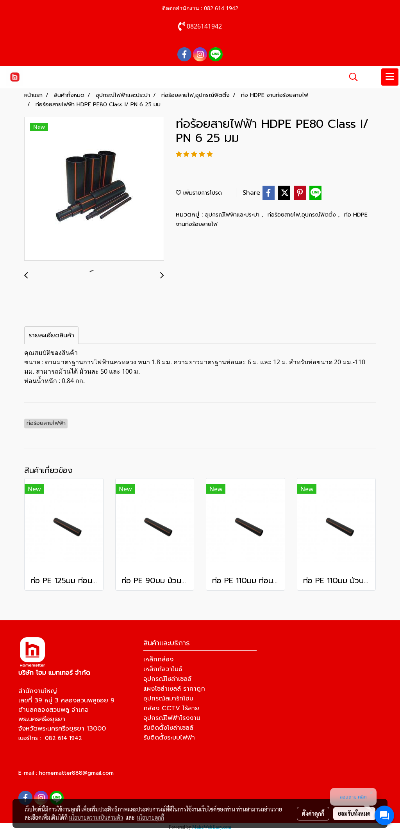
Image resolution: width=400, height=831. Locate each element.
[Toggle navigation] (389, 77)
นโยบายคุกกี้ (150, 817)
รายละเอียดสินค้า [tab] (51, 335)
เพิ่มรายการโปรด (201, 193)
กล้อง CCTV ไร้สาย (171, 708)
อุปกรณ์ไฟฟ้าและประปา (233, 215)
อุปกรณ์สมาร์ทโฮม (168, 698)
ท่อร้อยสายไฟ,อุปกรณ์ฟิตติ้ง (303, 215)
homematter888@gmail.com (76, 773)
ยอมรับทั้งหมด (354, 813)
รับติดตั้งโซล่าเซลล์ (168, 727)
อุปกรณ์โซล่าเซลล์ (167, 679)
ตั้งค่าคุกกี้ (313, 813)
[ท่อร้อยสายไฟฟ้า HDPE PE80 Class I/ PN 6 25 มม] (94, 189)
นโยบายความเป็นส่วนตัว (96, 817)
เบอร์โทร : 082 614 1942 (50, 738)
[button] (351, 77)
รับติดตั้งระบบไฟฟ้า (169, 737)
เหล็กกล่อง (158, 659)
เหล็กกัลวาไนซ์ (162, 669)
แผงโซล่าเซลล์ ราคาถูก (174, 688)
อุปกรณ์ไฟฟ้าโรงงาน (171, 718)
